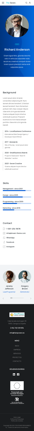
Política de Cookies (17, 421)
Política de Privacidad (17, 419)
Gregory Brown (25, 287)
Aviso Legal (17, 417)
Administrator (24, 292)
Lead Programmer (9, 292)
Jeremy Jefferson (9, 287)
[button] (11, 298)
